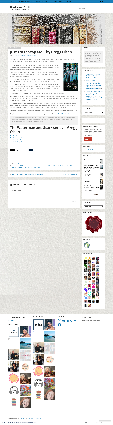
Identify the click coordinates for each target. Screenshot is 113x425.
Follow (88, 139)
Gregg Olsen (48, 165)
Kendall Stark (66, 165)
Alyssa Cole (87, 181)
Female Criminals (40, 165)
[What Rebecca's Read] (49, 348)
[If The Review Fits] (38, 383)
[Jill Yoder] (38, 336)
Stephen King (87, 161)
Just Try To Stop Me (16, 142)
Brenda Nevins (30, 165)
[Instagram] (67, 321)
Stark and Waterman (34, 167)
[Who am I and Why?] (49, 371)
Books (38, 1)
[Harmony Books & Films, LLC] (38, 348)
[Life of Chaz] (38, 325)
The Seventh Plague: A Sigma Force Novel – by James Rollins (27, 174)
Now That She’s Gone (65, 114)
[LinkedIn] (63, 321)
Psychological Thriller (22, 167)
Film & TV (47, 1)
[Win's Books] (38, 371)
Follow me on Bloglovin (90, 149)
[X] (59, 321)
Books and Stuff (20, 7)
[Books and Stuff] (56, 29)
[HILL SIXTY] (38, 359)
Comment (73, 201)
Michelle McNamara (89, 190)
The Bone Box (14, 136)
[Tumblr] (75, 321)
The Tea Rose (87, 174)
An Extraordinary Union (90, 180)
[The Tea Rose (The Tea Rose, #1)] (101, 177)
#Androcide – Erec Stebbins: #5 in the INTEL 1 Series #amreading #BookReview (94, 99)
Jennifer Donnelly (88, 175)
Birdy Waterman (21, 165)
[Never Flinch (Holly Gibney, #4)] (101, 163)
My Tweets (11, 320)
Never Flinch (87, 159)
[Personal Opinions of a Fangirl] (49, 360)
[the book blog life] (49, 395)
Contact (69, 1)
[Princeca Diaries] (49, 325)
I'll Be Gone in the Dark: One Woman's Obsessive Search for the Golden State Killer (91, 187)
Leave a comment (28, 55)
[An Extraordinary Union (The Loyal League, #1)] (101, 183)
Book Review (14, 47)
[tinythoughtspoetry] (49, 383)
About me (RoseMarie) (25, 1)
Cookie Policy (33, 422)
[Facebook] (59, 325)
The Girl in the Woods (17, 138)
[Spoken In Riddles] (49, 336)
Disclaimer (58, 1)
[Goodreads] (71, 321)
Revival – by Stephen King (70, 174)
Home (12, 1)
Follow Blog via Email (90, 126)
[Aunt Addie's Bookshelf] (38, 394)
